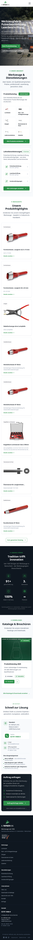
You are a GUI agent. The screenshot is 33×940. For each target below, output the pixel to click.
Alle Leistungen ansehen (15, 188)
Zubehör (3, 863)
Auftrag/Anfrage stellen (15, 803)
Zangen (3, 854)
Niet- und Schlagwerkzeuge (9, 851)
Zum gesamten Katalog (15, 540)
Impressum (14, 937)
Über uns (4, 889)
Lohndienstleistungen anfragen (13, 51)
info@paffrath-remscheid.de (9, 915)
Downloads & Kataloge (7, 892)
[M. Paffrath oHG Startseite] (5, 3)
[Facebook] (6, 937)
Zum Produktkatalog (9, 46)
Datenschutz (22, 937)
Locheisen (4, 848)
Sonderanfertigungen (7, 879)
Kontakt (3, 898)
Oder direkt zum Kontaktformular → (16, 808)
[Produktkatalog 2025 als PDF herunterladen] (17, 681)
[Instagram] (8, 937)
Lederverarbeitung (6, 860)
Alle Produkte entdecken (15, 141)
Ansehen (10, 681)
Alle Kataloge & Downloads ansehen (16, 693)
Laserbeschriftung (6, 876)
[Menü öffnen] (30, 3)
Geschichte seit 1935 (7, 895)
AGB (29, 937)
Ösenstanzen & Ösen (7, 857)
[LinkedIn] (3, 937)
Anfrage (3, 901)
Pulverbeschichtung (7, 873)
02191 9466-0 (15, 737)
